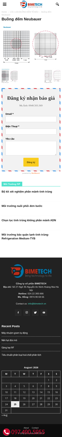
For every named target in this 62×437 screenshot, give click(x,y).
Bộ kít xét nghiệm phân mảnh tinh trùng (27, 191)
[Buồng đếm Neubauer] (31, 64)
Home (4, 12)
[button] (57, 4)
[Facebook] (18, 313)
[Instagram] (27, 313)
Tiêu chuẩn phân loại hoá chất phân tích (21, 355)
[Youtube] (44, 313)
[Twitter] (35, 313)
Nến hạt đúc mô (9, 340)
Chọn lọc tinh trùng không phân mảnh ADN (29, 220)
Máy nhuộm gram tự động (15, 333)
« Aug (4, 415)
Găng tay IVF (8, 347)
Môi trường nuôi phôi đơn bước (22, 206)
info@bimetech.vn (37, 303)
